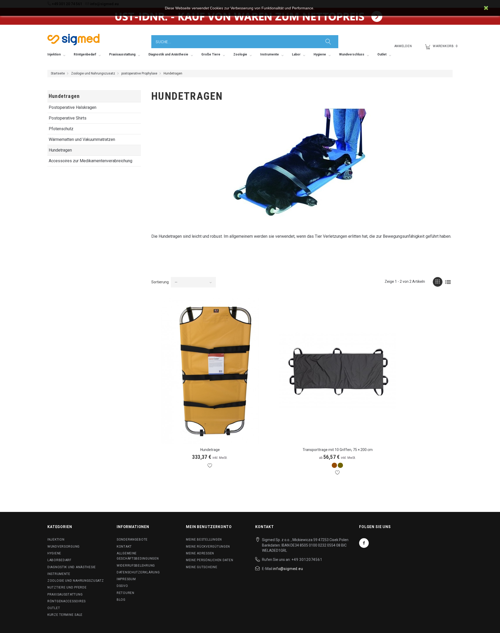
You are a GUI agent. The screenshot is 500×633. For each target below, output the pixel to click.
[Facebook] (364, 543)
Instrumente (58, 574)
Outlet (53, 608)
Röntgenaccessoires (66, 601)
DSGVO (122, 586)
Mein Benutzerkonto (209, 527)
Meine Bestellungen (204, 539)
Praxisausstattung (65, 594)
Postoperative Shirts (67, 118)
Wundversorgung (63, 546)
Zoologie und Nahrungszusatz (93, 73)
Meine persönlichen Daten (209, 560)
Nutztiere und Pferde (66, 587)
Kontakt (124, 546)
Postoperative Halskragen (72, 107)
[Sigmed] (73, 39)
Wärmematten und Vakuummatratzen (82, 139)
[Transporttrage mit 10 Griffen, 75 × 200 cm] (337, 371)
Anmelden (403, 46)
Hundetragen (60, 150)
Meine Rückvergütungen (208, 546)
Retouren (125, 593)
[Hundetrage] (209, 371)
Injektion (55, 539)
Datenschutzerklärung (138, 572)
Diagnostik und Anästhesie (71, 567)
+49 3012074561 (306, 559)
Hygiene (54, 553)
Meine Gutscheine (201, 567)
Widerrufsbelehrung (136, 565)
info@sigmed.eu (288, 569)
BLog (121, 599)
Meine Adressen (200, 553)
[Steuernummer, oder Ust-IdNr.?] (250, 16)
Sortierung (160, 282)
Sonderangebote (132, 539)
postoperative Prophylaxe (139, 73)
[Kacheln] (437, 282)
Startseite (58, 73)
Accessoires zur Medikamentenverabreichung (90, 160)
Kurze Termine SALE (65, 615)
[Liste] (448, 282)
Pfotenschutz (61, 128)
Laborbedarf (59, 560)
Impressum (126, 579)
